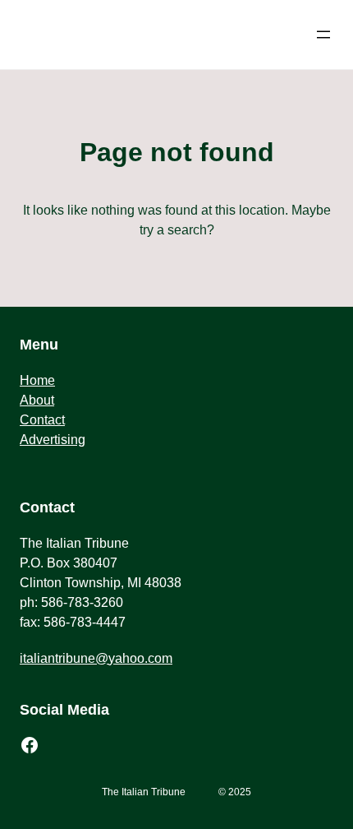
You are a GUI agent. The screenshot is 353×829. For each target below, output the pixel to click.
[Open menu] (323, 34)
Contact (42, 420)
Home (37, 380)
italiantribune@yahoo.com (96, 658)
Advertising (52, 440)
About (37, 400)
